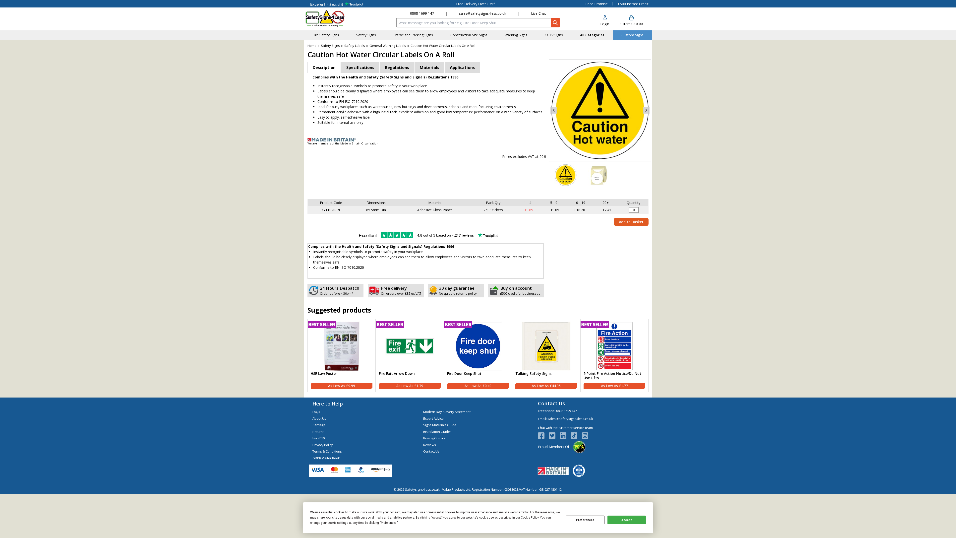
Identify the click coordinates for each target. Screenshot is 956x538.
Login (604, 23)
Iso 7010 (318, 438)
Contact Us (431, 451)
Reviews (429, 445)
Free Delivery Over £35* (475, 3)
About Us (319, 418)
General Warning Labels (387, 45)
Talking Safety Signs (533, 374)
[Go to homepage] (334, 18)
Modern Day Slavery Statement (447, 411)
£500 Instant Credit (633, 3)
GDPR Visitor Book (326, 458)
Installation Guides (437, 431)
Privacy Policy (322, 445)
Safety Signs (330, 45)
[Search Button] (555, 22)
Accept (626, 520)
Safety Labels (354, 45)
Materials (429, 67)
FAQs (316, 411)
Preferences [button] (389, 523)
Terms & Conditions (327, 451)
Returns (318, 431)
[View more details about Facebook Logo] (543, 435)
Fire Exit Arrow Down (397, 374)
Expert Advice (433, 418)
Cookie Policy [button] (529, 517)
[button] (604, 20)
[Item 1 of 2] (600, 110)
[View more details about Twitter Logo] (554, 435)
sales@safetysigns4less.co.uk (482, 13)
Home (311, 45)
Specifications (360, 67)
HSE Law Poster (324, 374)
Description (324, 67)
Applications (462, 67)
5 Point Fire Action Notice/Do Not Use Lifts (612, 376)
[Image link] (478, 139)
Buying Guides (434, 438)
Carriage (318, 425)
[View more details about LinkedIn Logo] (565, 435)
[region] (341, 346)
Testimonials (336, 3)
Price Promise (596, 3)
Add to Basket (631, 221)
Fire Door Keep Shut (464, 374)
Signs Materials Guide (439, 425)
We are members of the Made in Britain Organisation (342, 143)
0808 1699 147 (422, 13)
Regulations (397, 67)
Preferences (585, 520)
